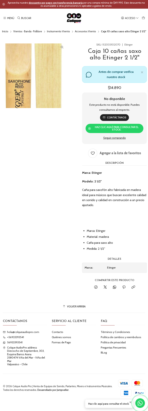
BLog (104, 352)
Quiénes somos (61, 337)
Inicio (5, 31)
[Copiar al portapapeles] (133, 287)
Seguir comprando (114, 137)
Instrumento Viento (58, 31)
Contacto (57, 332)
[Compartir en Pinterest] (124, 287)
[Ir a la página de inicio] (74, 18)
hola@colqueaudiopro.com (23, 332)
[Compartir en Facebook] (96, 287)
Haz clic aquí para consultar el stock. (117, 128)
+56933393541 (15, 337)
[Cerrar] (142, 71)
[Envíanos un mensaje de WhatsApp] (140, 403)
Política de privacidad (113, 342)
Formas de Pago (61, 342)
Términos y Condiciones (115, 332)
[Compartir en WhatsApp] (114, 287)
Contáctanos (116, 117)
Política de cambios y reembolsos (121, 337)
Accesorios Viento (85, 31)
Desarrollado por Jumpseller (53, 390)
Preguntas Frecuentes (113, 347)
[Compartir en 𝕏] (105, 287)
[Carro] (143, 18)
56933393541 (15, 342)
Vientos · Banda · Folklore (27, 31)
